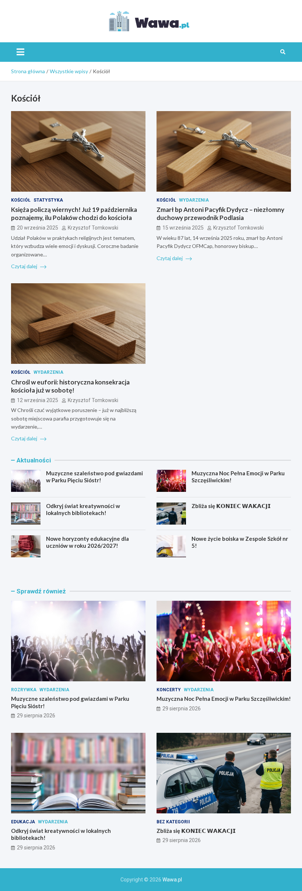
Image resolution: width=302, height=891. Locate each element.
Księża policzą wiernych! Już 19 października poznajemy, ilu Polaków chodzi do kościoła (74, 213)
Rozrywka (23, 689)
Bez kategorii (173, 821)
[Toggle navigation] (20, 51)
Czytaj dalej (24, 266)
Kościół (21, 200)
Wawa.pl (172, 880)
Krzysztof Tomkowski (93, 228)
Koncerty (169, 689)
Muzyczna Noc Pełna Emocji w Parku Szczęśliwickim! (224, 698)
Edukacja (23, 821)
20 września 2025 (37, 228)
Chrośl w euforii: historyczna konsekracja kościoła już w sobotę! (70, 386)
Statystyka (48, 200)
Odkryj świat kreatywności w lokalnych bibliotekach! (83, 510)
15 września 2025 (183, 228)
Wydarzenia (194, 200)
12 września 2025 (37, 400)
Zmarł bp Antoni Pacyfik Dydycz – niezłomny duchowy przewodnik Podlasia (220, 213)
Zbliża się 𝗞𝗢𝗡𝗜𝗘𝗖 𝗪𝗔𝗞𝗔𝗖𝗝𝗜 (231, 506)
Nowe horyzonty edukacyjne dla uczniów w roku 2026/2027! (87, 542)
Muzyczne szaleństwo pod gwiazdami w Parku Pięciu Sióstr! (94, 477)
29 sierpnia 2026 (36, 715)
